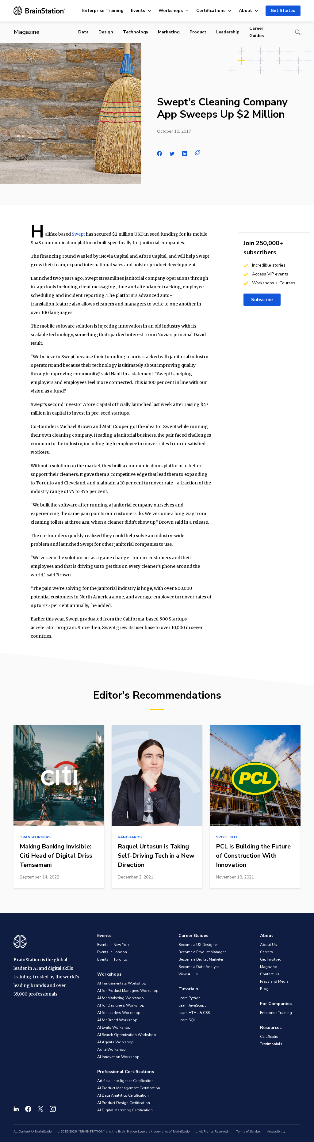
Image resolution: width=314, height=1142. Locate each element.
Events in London (112, 952)
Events (138, 10)
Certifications (210, 10)
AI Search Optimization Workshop (126, 1034)
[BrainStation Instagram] (53, 1109)
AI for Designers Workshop (120, 1005)
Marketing (169, 32)
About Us (268, 944)
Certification (270, 1036)
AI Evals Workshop (114, 1027)
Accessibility (276, 1131)
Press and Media (274, 981)
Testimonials (271, 1043)
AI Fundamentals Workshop (121, 983)
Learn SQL (187, 1020)
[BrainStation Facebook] (28, 1109)
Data (83, 32)
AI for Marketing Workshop (120, 998)
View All (186, 974)
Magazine (268, 966)
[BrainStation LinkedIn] (16, 1108)
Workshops (171, 10)
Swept (78, 234)
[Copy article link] (198, 152)
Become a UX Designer (198, 944)
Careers (266, 952)
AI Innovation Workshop (118, 1056)
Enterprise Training (103, 10)
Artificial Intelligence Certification (125, 1080)
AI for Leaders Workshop (118, 1012)
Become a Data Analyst (198, 966)
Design (105, 32)
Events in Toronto (112, 959)
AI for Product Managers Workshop (128, 990)
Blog (264, 988)
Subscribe (262, 300)
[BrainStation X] (40, 1109)
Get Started (283, 10)
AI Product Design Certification (123, 1102)
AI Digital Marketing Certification (125, 1110)
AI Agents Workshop (115, 1042)
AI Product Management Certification (128, 1088)
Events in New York (113, 944)
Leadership (227, 32)
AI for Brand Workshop (117, 1020)
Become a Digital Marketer (200, 959)
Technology (135, 32)
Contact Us (269, 974)
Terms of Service (248, 1131)
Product (198, 32)
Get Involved (270, 959)
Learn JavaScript (192, 1005)
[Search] (298, 32)
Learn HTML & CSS (194, 1012)
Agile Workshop (111, 1049)
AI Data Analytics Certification (123, 1095)
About (245, 10)
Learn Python (189, 998)
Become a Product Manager (202, 952)
